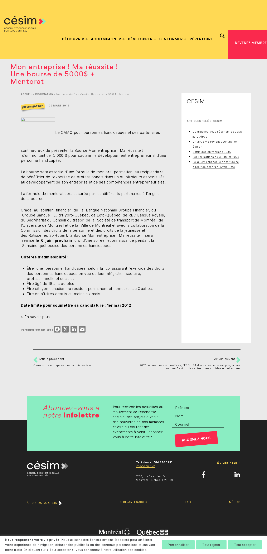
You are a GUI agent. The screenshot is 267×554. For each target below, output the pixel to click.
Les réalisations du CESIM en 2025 (216, 156)
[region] (133, 545)
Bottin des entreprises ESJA (212, 151)
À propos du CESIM (43, 503)
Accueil (26, 94)
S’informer (171, 39)
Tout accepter (245, 544)
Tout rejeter (211, 544)
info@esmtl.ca (145, 466)
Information (44, 94)
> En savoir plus (35, 317)
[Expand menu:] (87, 39)
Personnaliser (178, 544)
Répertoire (201, 39)
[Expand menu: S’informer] (185, 39)
